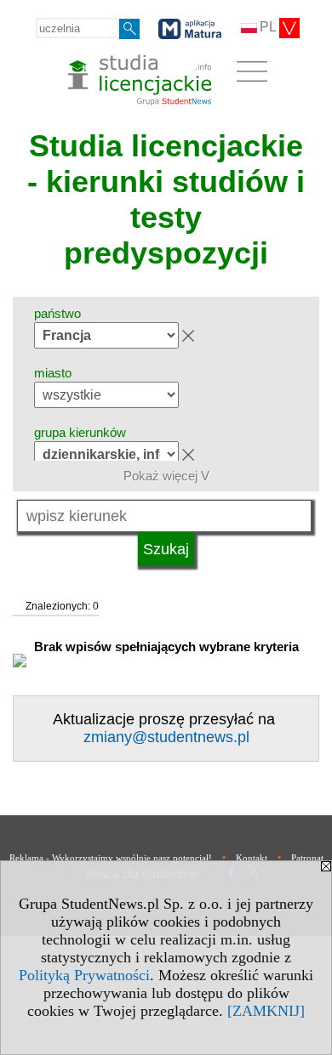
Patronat (307, 858)
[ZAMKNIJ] (266, 1010)
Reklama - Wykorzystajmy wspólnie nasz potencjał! (110, 858)
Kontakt (251, 858)
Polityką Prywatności (84, 975)
